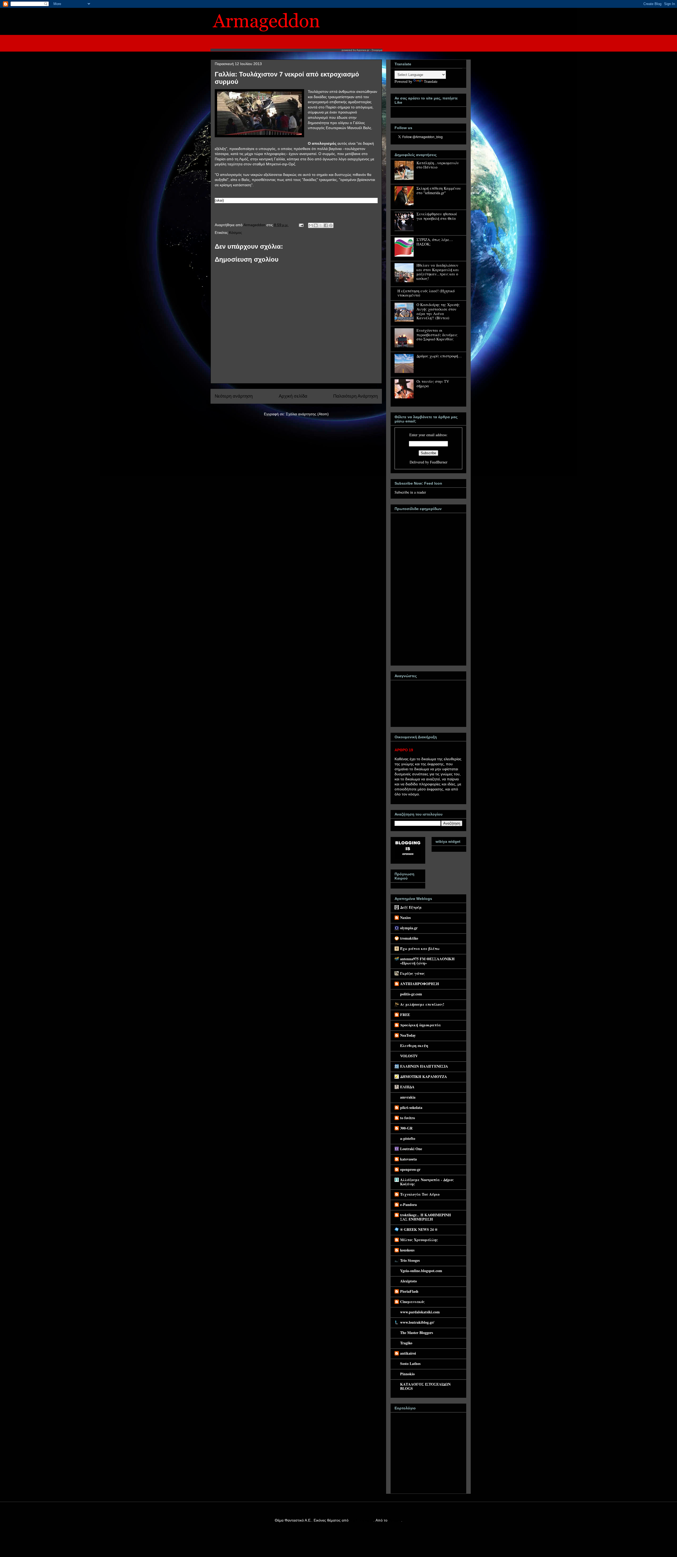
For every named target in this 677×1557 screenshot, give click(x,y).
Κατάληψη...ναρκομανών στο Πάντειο (438, 165)
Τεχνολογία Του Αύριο (420, 1194)
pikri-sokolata (411, 1107)
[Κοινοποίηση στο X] (320, 225)
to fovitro (407, 1118)
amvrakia (407, 1097)
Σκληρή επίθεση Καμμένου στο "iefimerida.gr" (439, 190)
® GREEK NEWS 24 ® (418, 1229)
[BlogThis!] (315, 225)
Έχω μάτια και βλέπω (420, 948)
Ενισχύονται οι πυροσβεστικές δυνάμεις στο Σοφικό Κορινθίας (437, 335)
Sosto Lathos (410, 1363)
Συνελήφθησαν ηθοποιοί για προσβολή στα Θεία (437, 216)
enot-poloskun (361, 1520)
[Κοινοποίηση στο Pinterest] (330, 225)
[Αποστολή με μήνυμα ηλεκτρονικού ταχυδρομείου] (310, 225)
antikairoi (408, 1353)
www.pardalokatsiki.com (420, 1312)
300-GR (406, 1128)
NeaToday (408, 1035)
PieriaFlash (409, 1291)
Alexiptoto (408, 1281)
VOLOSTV (409, 1056)
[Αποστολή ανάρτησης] (301, 225)
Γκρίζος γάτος (412, 973)
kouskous (407, 1250)
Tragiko (406, 1343)
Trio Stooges (410, 1260)
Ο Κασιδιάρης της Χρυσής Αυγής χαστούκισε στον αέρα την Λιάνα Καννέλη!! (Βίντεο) (438, 311)
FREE (405, 1014)
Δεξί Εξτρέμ (411, 907)
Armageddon (255, 225)
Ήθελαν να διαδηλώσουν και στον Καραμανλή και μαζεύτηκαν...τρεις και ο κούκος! (438, 272)
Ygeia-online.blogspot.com (421, 1270)
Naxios (405, 917)
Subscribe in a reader (410, 492)
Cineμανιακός (412, 1301)
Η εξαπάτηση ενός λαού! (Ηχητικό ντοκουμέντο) (426, 293)
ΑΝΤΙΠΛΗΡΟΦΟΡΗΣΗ (419, 983)
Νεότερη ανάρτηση (234, 396)
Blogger (394, 1520)
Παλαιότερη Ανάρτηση (355, 396)
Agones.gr (362, 50)
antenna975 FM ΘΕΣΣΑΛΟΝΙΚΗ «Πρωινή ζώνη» (427, 961)
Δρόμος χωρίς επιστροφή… (439, 355)
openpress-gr (410, 1169)
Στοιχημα (377, 50)
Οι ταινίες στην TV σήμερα (433, 383)
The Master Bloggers (416, 1332)
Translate (430, 81)
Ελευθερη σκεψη (414, 1045)
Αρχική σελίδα (293, 396)
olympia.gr (409, 928)
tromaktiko (409, 938)
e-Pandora (408, 1204)
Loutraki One (411, 1148)
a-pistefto (407, 1138)
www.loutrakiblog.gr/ (417, 1322)
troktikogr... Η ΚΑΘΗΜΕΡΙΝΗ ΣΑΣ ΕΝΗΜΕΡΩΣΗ (425, 1217)
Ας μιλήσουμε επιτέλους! (422, 1004)
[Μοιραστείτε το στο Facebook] (325, 225)
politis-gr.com (411, 994)
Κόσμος (235, 232)
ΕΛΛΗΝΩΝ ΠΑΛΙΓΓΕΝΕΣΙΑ (424, 1066)
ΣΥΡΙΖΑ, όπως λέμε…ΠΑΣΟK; (435, 242)
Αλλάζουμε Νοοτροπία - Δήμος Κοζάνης (427, 1182)
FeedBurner (438, 462)
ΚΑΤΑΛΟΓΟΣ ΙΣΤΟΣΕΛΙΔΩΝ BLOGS (425, 1386)
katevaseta (408, 1159)
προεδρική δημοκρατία (420, 1025)
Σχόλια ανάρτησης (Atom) (307, 414)
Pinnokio (407, 1374)
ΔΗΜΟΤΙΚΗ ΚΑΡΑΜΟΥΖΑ (423, 1076)
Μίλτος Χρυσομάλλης (419, 1239)
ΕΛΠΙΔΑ (407, 1087)
